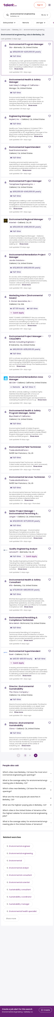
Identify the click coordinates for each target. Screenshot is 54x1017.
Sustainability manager (19, 904)
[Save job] (49, 44)
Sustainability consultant (20, 889)
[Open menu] (49, 4)
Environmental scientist (19, 882)
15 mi (43, 15)
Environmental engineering (21, 853)
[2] (35, 755)
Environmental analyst (19, 868)
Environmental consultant (20, 875)
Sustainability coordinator (20, 897)
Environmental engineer (19, 846)
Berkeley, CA (16, 29)
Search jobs (5, 29)
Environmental (15, 860)
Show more (18, 69)
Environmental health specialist (23, 911)
